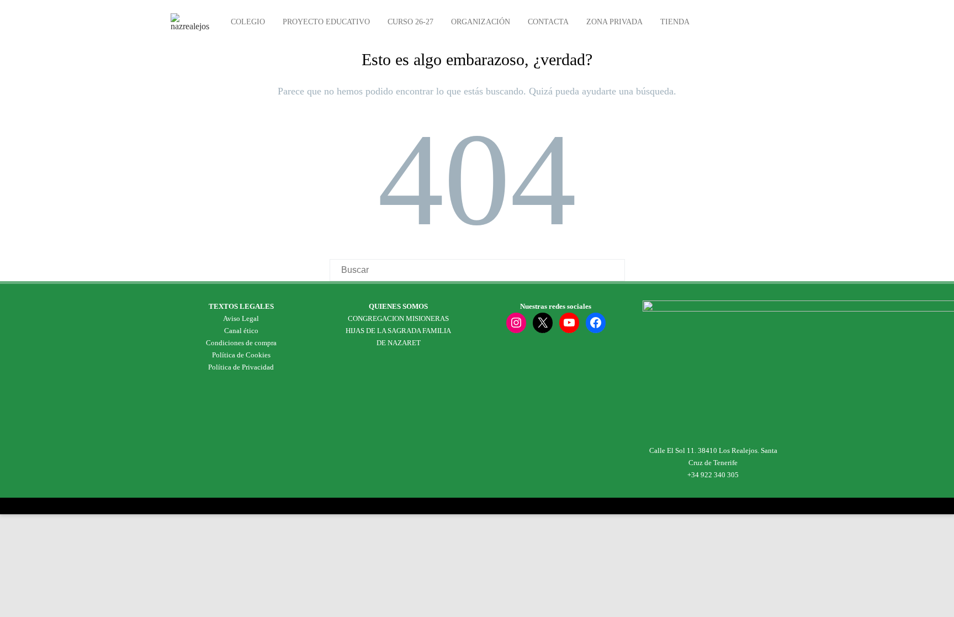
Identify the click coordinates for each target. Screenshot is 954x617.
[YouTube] (569, 323)
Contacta (548, 22)
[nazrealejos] (193, 26)
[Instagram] (516, 323)
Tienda (675, 22)
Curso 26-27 (410, 22)
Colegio (248, 22)
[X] (543, 323)
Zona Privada (614, 22)
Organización (480, 22)
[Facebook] (596, 323)
